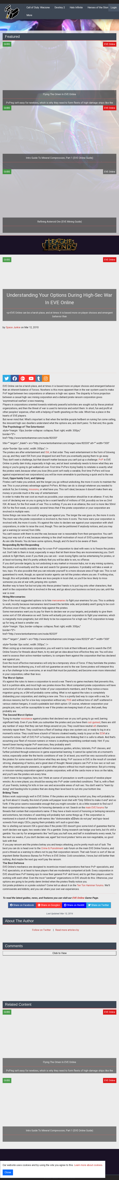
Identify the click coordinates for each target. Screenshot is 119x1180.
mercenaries (59, 600)
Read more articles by (67, 929)
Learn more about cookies (88, 1165)
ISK (47, 452)
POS (68, 700)
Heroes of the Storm (99, 7)
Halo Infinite (76, 7)
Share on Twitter (100, 905)
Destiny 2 (60, 7)
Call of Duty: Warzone (38, 7)
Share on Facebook (23, 905)
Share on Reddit (75, 905)
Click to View (60, 953)
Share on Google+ (50, 905)
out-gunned (94, 722)
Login (114, 7)
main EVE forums (95, 807)
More (29, 15)
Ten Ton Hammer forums (90, 885)
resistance (26, 718)
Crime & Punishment (52, 848)
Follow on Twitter (41, 929)
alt (94, 726)
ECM (102, 733)
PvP (101, 459)
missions (34, 489)
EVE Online (78, 897)
